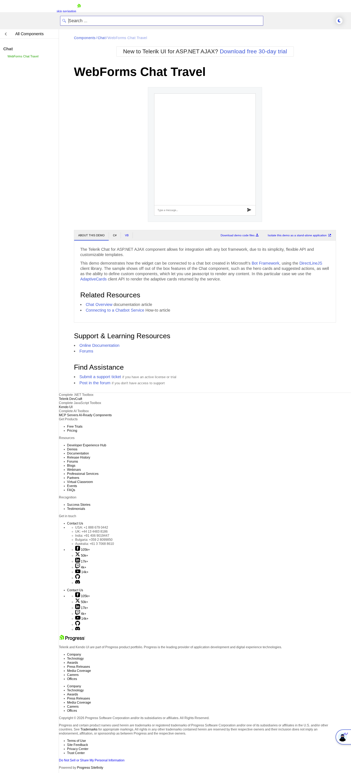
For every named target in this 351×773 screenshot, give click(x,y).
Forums (86, 351)
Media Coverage (79, 670)
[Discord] (77, 583)
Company (74, 654)
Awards (72, 662)
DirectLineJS (310, 263)
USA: (91, 527)
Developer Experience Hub (86, 445)
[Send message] (249, 210)
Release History (78, 457)
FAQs (71, 490)
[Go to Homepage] (79, 11)
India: (92, 535)
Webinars (74, 469)
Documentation (78, 453)
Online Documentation (99, 345)
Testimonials (76, 508)
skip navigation (66, 11)
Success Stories (78, 504)
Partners (73, 478)
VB (127, 235)
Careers (73, 675)
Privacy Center (77, 749)
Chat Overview (99, 304)
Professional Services (83, 473)
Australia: (94, 543)
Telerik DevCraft (70, 399)
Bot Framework (265, 263)
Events (72, 486)
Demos (72, 449)
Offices (72, 679)
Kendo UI (66, 407)
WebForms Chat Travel (127, 38)
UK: (91, 531)
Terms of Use (76, 740)
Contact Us (75, 523)
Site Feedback (77, 745)
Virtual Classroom (80, 482)
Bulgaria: (94, 539)
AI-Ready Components (95, 415)
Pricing (72, 430)
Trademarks (89, 729)
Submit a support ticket (100, 376)
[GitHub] (77, 578)
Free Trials (74, 426)
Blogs (71, 465)
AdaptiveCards (93, 279)
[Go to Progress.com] (72, 640)
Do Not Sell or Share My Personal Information (92, 760)
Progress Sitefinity (90, 767)
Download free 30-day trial (253, 51)
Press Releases (78, 666)
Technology (75, 658)
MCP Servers (68, 415)
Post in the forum (94, 383)
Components (85, 38)
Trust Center (76, 753)
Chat (102, 38)
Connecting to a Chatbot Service (115, 310)
